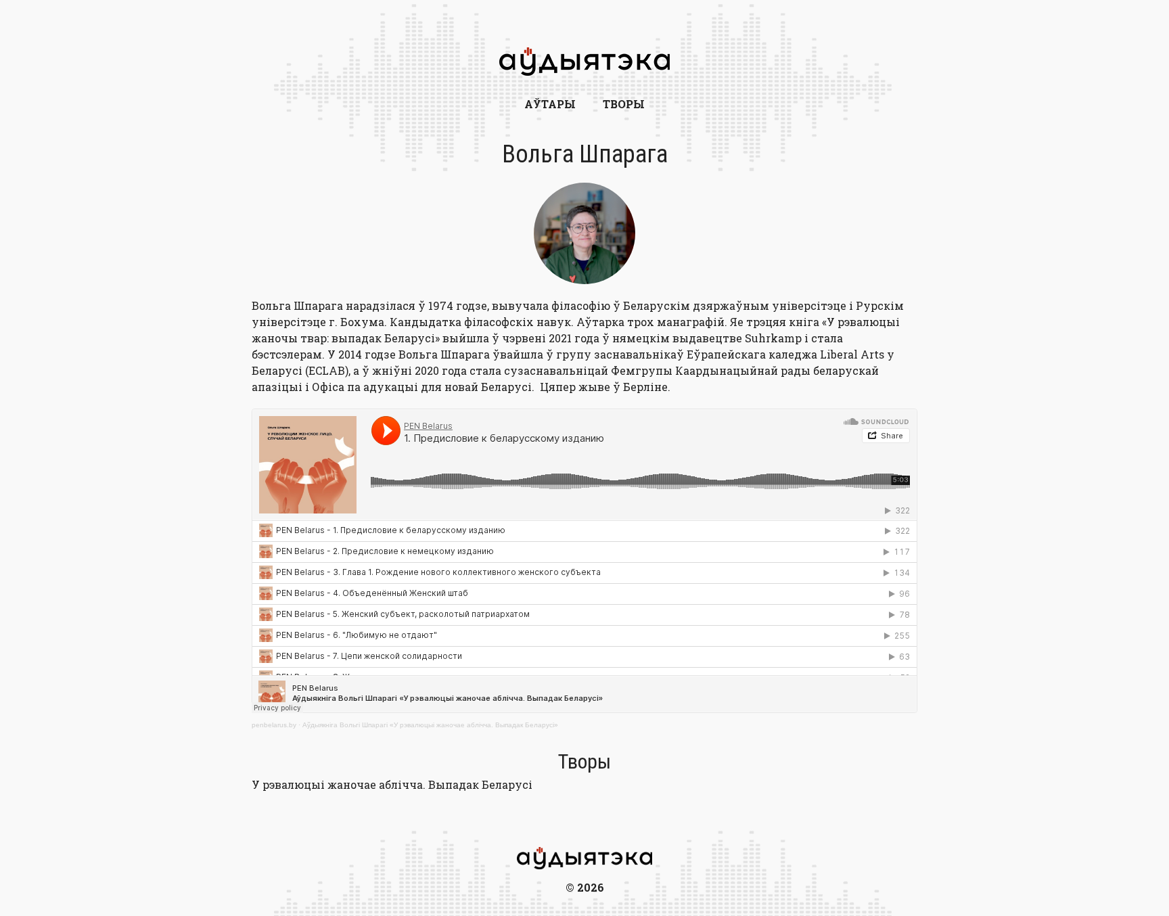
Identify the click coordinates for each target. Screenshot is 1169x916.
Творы (624, 104)
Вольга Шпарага (585, 154)
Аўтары (550, 104)
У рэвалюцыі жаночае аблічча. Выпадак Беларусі (392, 784)
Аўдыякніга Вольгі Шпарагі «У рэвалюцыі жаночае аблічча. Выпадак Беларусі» (430, 725)
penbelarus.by (274, 725)
